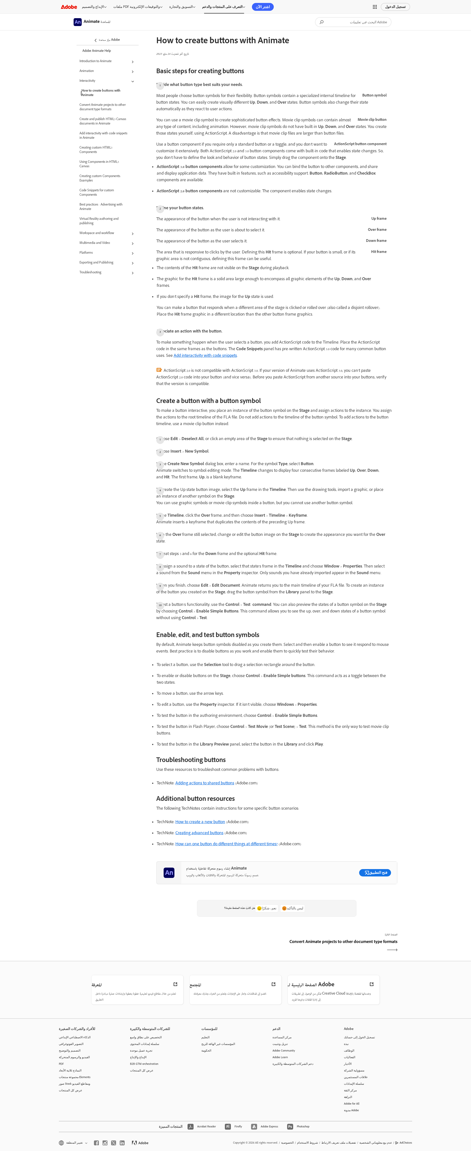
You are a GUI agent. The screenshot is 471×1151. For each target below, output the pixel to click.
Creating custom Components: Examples (99, 178)
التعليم (205, 1037)
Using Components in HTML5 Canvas (99, 164)
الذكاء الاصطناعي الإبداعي (75, 1037)
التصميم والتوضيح (69, 1050)
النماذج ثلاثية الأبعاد (70, 1070)
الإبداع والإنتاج (138, 1057)
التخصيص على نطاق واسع (146, 1037)
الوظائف (349, 1050)
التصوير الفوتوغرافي (71, 1044)
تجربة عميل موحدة (141, 1050)
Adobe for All (351, 1103)
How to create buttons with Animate (100, 93)
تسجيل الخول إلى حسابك (359, 1037)
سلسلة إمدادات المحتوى (144, 1044)
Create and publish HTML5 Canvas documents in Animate (102, 121)
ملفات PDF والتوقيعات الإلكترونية (136, 7)
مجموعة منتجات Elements (75, 1077)
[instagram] (105, 1142)
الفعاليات (349, 1057)
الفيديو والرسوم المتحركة (74, 1057)
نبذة (346, 1044)
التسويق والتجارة (181, 7)
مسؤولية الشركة (354, 1070)
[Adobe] (69, 7)
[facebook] (96, 1142)
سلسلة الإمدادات (354, 1083)
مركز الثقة (350, 1090)
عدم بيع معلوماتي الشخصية (375, 1142)
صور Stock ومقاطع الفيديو (74, 1083)
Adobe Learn (280, 1057)
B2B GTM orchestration (144, 1064)
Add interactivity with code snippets (205, 356)
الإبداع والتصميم (93, 7)
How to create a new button (200, 822)
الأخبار (348, 1064)
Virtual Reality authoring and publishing (98, 221)
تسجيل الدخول (395, 7)
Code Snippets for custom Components (96, 193)
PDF (61, 1064)
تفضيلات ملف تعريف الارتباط (338, 1142)
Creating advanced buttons (199, 833)
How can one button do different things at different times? (226, 844)
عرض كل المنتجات (70, 1090)
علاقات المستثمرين (356, 1077)
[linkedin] (122, 1142)
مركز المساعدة (282, 1037)
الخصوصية (287, 1142)
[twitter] (113, 1142)
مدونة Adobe (351, 1110)
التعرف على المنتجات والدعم (222, 7)
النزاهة (348, 1097)
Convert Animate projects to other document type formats (102, 107)
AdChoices (406, 1142)
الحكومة (206, 1050)
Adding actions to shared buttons (204, 783)
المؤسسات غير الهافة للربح (218, 1044)
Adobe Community (284, 1050)
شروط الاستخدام (307, 1142)
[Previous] (216, 946)
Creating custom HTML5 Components (95, 150)
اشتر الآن (263, 7)
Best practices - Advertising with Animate (101, 207)
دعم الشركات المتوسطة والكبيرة (293, 1064)
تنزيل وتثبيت (280, 1044)
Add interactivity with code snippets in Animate (103, 136)
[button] (375, 7)
